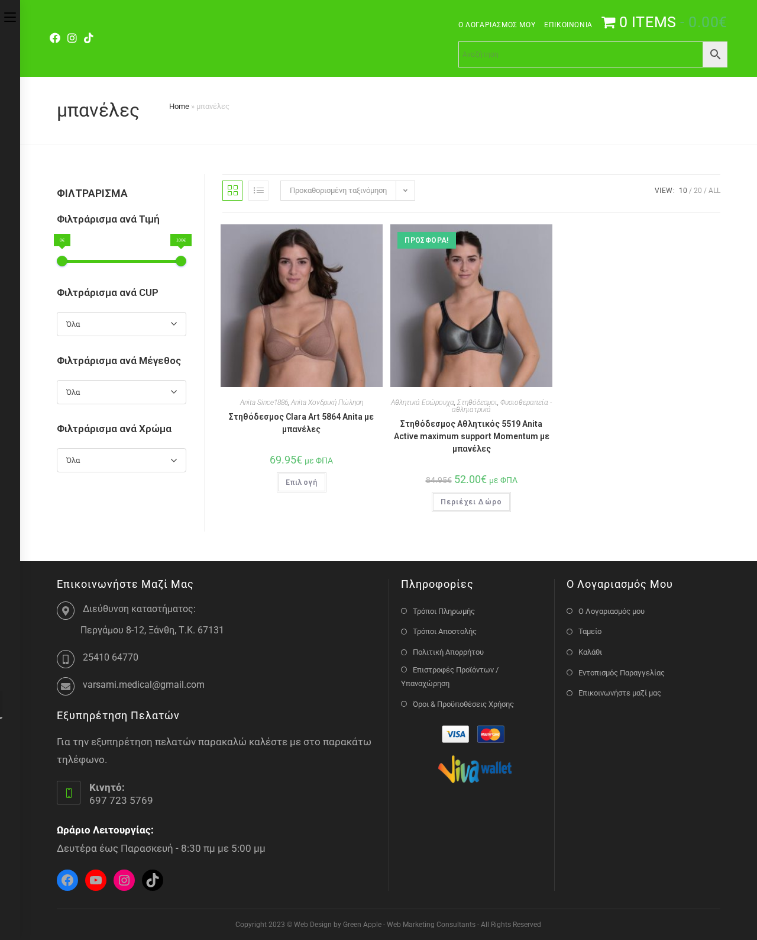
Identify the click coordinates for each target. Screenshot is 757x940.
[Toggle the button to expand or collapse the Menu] (10, 16)
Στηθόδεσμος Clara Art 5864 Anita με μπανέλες (301, 423)
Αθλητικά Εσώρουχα (422, 402)
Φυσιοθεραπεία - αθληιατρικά (502, 406)
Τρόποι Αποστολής (445, 631)
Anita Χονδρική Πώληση (327, 402)
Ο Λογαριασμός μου (496, 25)
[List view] (258, 191)
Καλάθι (590, 652)
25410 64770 (110, 657)
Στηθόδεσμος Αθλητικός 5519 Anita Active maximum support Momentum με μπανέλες (471, 436)
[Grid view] (232, 191)
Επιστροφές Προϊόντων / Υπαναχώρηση (450, 676)
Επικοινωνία (568, 25)
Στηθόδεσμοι (477, 402)
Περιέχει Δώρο (472, 502)
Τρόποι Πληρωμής (444, 611)
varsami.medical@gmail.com (144, 684)
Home (179, 106)
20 (698, 190)
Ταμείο (589, 631)
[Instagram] (72, 38)
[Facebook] (57, 38)
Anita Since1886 (264, 402)
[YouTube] (95, 880)
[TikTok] (88, 38)
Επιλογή (302, 482)
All (714, 190)
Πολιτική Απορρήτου (448, 652)
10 (683, 190)
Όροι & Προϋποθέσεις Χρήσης (463, 704)
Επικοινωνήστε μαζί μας (619, 692)
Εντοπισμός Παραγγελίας (621, 672)
